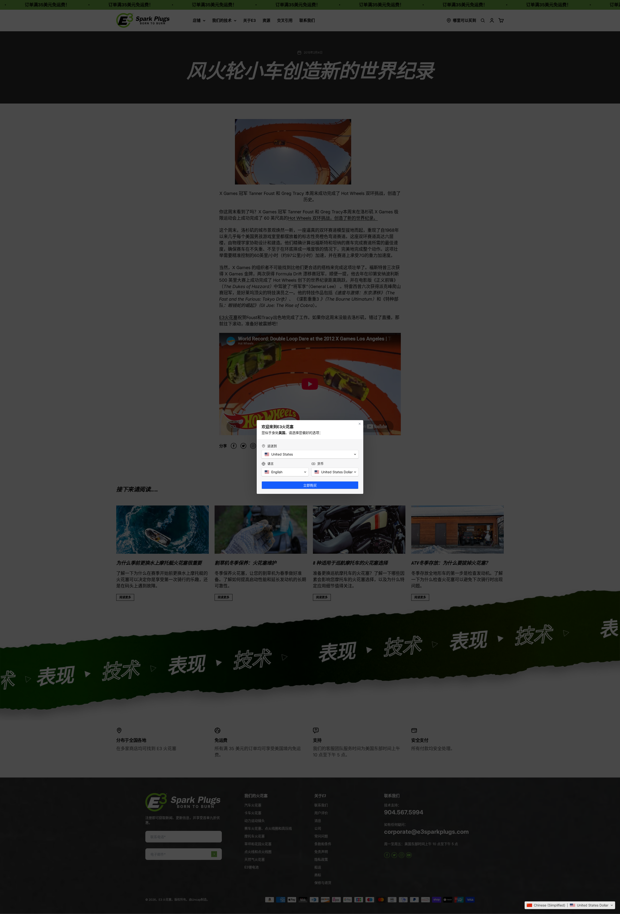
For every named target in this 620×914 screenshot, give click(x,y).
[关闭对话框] (359, 423)
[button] (570, 905)
